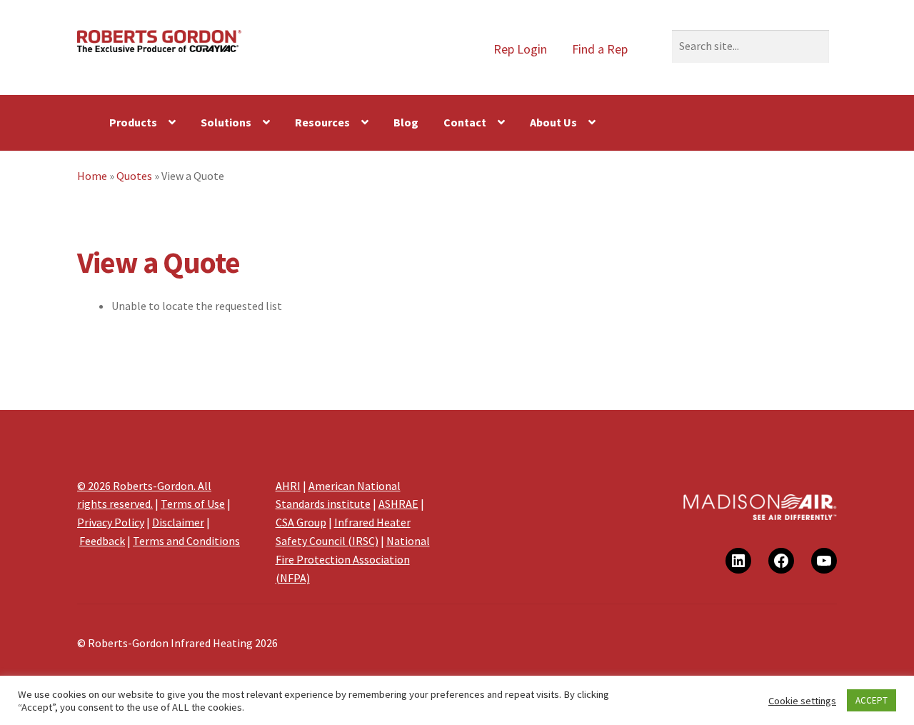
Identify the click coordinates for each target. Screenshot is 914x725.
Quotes (134, 176)
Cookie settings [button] (802, 700)
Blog (405, 122)
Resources (322, 122)
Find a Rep (600, 49)
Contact (464, 122)
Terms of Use (193, 503)
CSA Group (301, 522)
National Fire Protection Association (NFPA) (353, 559)
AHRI (288, 486)
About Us (553, 122)
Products (133, 122)
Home (92, 176)
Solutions (226, 122)
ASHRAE (398, 503)
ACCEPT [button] (871, 700)
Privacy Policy (110, 522)
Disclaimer (178, 522)
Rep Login (520, 49)
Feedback (102, 541)
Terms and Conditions (186, 541)
